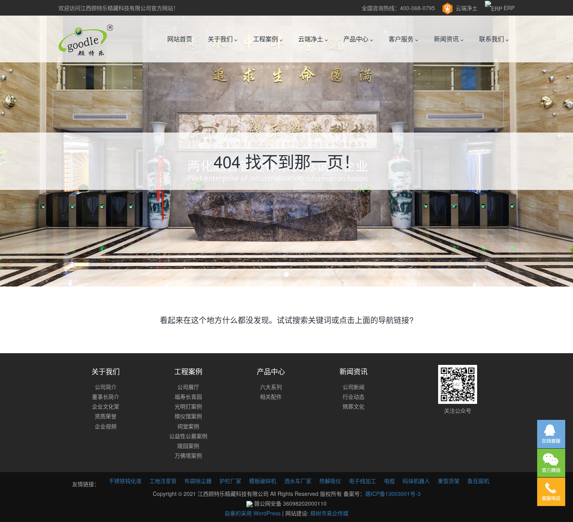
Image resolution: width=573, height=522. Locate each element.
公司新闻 (353, 387)
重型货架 (449, 481)
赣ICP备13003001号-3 (393, 493)
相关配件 (271, 396)
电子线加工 (362, 481)
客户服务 (402, 38)
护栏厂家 (230, 481)
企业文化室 (105, 406)
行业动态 (353, 396)
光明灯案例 (188, 406)
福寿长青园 (188, 396)
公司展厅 (188, 387)
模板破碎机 (262, 481)
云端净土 (467, 8)
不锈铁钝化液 (125, 481)
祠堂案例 (188, 426)
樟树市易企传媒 (329, 513)
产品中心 (356, 38)
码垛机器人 (416, 481)
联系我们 (492, 38)
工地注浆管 (163, 481)
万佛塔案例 (188, 455)
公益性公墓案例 (188, 436)
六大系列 (271, 387)
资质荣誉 (106, 416)
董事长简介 (105, 396)
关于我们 (221, 38)
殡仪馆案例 (188, 416)
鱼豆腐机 (478, 481)
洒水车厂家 (297, 481)
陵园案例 (188, 445)
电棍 (389, 481)
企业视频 (106, 426)
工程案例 (266, 38)
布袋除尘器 (198, 481)
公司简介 (106, 387)
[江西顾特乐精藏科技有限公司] (85, 39)
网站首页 (179, 38)
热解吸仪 (330, 481)
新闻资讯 (447, 38)
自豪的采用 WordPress (253, 513)
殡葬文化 (353, 406)
